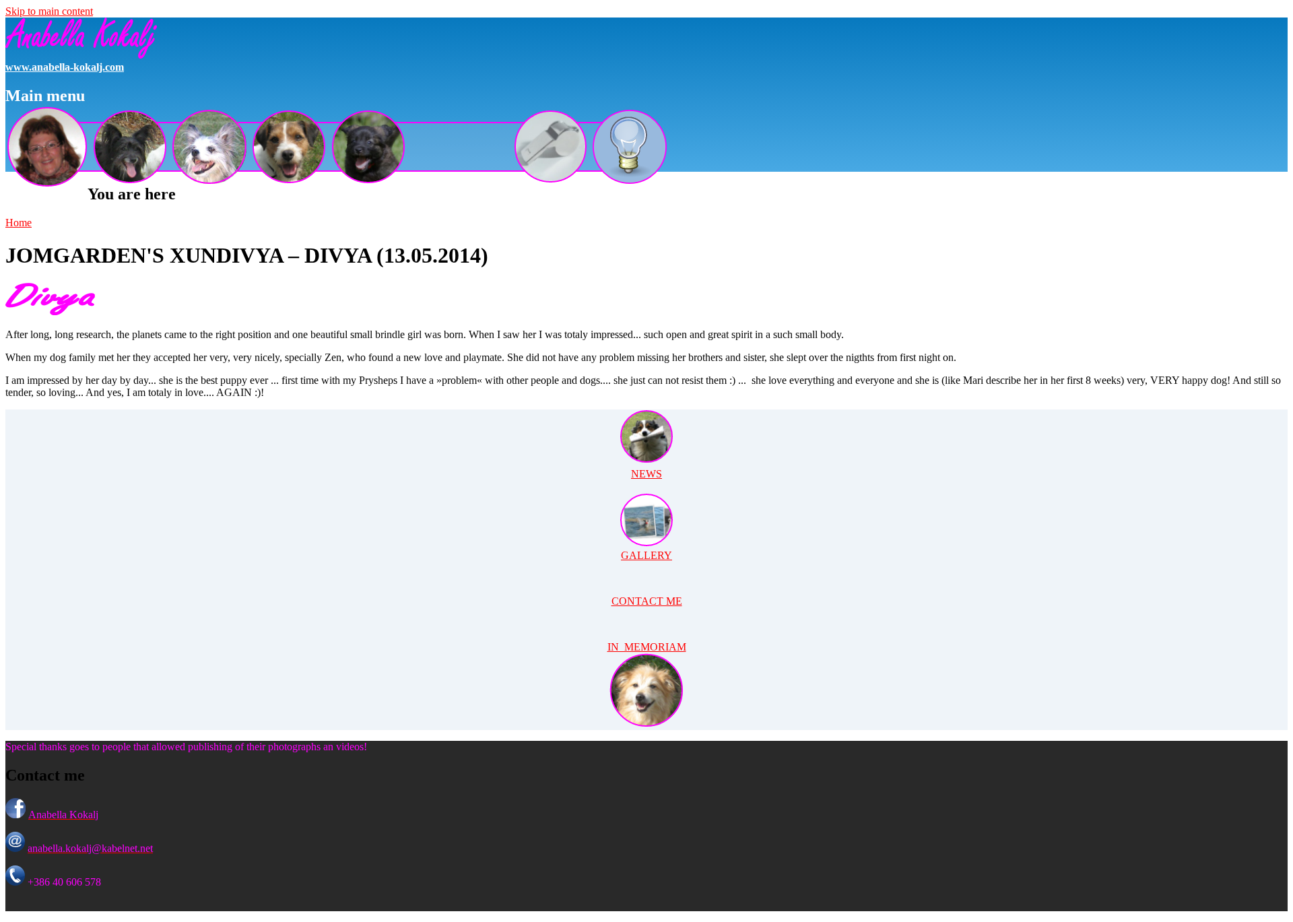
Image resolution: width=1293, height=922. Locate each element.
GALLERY (646, 555)
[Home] (81, 55)
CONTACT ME (646, 601)
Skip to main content (49, 11)
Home (18, 222)
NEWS (646, 474)
